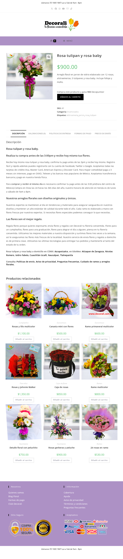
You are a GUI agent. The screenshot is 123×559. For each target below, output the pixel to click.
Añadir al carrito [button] (23, 339)
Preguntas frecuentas (68, 261)
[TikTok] (71, 8)
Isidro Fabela (21, 255)
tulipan (93, 115)
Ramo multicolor (99, 387)
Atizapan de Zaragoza (93, 251)
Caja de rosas (61, 387)
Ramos (99, 383)
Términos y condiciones (75, 503)
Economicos (61, 322)
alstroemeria (72, 115)
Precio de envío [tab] (103, 133)
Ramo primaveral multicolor (99, 326)
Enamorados (73, 111)
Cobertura (69, 492)
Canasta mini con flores (61, 326)
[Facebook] (56, 8)
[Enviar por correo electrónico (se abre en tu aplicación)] (67, 8)
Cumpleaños (23, 322)
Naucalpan (53, 255)
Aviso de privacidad (46, 261)
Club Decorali (15, 503)
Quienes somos (16, 492)
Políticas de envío (25, 261)
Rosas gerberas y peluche (61, 447)
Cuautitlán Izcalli (38, 255)
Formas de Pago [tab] (82, 133)
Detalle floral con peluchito (24, 447)
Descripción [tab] (18, 133)
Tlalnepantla (66, 255)
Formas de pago (16, 500)
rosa (87, 115)
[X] (52, 8)
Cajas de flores (61, 383)
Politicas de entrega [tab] (60, 133)
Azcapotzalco (61, 251)
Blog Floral (13, 496)
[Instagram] (59, 8)
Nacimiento (23, 444)
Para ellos (23, 383)
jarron (81, 115)
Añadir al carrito (70, 97)
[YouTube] (63, 8)
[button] (48, 57)
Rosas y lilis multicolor (23, 326)
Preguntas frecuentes (74, 507)
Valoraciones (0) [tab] (37, 133)
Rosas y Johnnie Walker (24, 387)
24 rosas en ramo (99, 447)
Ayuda (67, 496)
